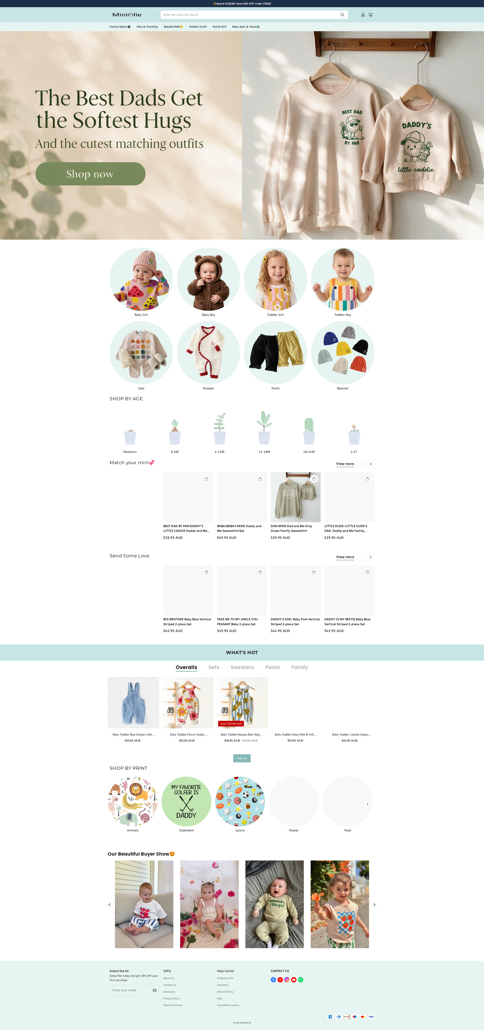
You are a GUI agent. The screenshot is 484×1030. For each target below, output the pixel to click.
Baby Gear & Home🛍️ (246, 26)
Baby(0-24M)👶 (173, 26)
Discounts (169, 991)
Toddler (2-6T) (198, 26)
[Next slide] (374, 904)
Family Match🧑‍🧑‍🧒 (120, 26)
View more (345, 463)
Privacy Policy (171, 998)
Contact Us (169, 985)
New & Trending (147, 26)
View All (242, 758)
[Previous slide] (109, 904)
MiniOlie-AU (245, 1022)
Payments (222, 985)
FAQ (219, 998)
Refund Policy (225, 991)
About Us (168, 978)
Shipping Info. (225, 978)
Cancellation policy (228, 1005)
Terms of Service (172, 1005)
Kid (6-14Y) (219, 26)
